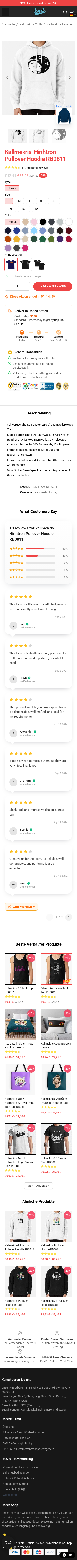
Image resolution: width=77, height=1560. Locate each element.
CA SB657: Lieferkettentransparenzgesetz (28, 1449)
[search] (65, 11)
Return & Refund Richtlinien (19, 1478)
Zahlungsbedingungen (16, 1472)
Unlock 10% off (8, 1542)
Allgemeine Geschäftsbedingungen (24, 1432)
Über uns (8, 1426)
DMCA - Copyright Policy (17, 1443)
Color (8, 215)
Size (7, 194)
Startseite (8, 24)
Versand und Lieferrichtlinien (20, 1467)
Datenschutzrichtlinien (16, 1437)
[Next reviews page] (68, 917)
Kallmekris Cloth (30, 24)
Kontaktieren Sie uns (15, 1483)
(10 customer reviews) (35, 167)
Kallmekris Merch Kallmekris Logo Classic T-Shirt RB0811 (20, 1162)
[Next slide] (69, 77)
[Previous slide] (8, 77)
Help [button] (70, 1555)
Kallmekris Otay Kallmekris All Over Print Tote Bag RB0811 (19, 1102)
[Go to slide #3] (59, 136)
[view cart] (71, 11)
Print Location (14, 254)
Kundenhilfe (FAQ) (14, 1489)
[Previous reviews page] (49, 917)
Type (8, 182)
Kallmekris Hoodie (59, 24)
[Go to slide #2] (38, 136)
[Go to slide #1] (17, 136)
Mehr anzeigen (38, 1185)
